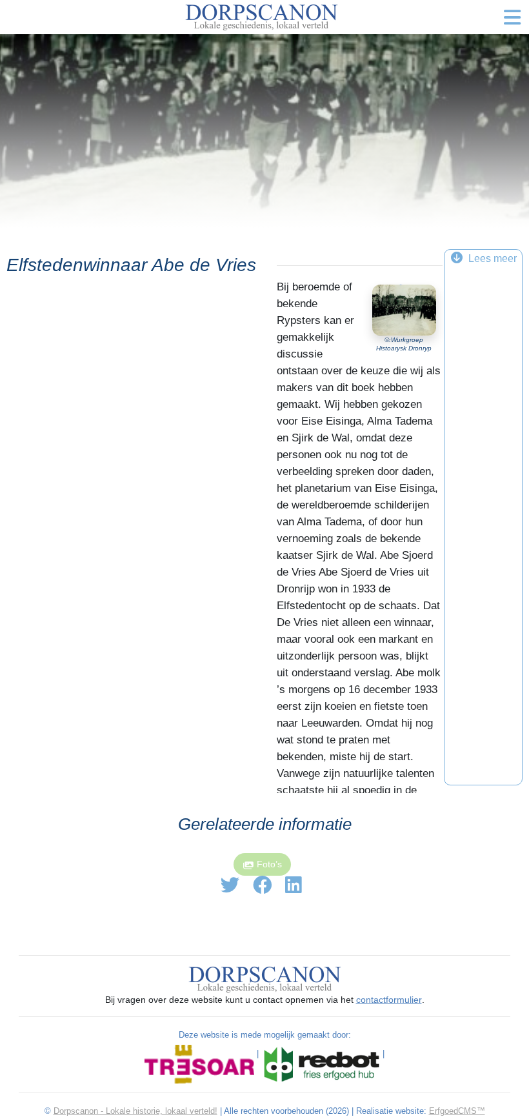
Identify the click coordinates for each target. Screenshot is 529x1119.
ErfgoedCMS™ (457, 1111)
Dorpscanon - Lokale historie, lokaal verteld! (135, 1111)
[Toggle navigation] (512, 17)
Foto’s (269, 864)
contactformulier (389, 999)
